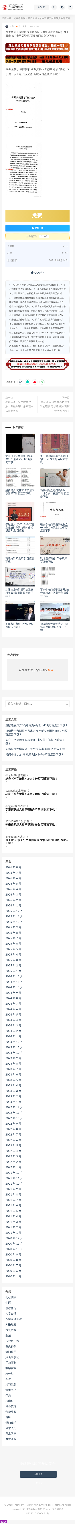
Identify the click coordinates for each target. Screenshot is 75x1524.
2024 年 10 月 (14, 987)
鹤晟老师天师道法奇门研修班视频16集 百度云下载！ (54, 627)
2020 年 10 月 (14, 1249)
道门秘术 (10, 1422)
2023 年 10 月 (14, 1053)
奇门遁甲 (32, 18)
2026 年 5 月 (13, 883)
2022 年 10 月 (14, 1118)
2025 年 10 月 (14, 922)
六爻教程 (10, 1330)
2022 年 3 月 (13, 1156)
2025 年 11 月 (14, 916)
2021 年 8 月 (13, 1194)
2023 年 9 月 (13, 1058)
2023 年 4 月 (13, 1085)
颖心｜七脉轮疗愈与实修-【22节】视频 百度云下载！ (35, 742)
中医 (8, 1302)
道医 (8, 1417)
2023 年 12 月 (14, 1042)
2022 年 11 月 (14, 1113)
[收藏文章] (20, 382)
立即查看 (38, 1474)
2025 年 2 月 (13, 965)
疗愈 (8, 1395)
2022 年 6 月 (13, 1140)
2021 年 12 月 (14, 1172)
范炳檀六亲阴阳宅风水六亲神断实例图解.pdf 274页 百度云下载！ (36, 733)
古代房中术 (12, 1341)
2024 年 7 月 (13, 1003)
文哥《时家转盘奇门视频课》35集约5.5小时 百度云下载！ (19, 459)
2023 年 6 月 (13, 1074)
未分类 (9, 1373)
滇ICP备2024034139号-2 (36, 1509)
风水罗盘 (10, 1433)
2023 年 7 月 (13, 1069)
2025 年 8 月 (13, 933)
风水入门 (10, 1428)
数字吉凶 (10, 1368)
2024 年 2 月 (13, 1031)
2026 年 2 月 (13, 900)
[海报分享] (42, 382)
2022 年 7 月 (13, 1134)
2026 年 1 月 (13, 905)
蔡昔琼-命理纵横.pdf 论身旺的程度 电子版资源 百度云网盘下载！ (55, 406)
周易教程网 (19, 18)
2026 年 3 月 (13, 894)
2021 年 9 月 (13, 1189)
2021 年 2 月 (13, 1227)
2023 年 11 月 (14, 1047)
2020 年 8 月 (13, 1260)
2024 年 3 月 (13, 1025)
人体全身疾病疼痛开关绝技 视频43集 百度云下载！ (36, 749)
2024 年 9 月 (13, 993)
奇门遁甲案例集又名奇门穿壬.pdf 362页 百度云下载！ (54, 459)
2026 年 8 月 (13, 867)
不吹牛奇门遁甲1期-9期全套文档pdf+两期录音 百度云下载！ (54, 592)
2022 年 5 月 (13, 1145)
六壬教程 (10, 1324)
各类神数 (10, 1346)
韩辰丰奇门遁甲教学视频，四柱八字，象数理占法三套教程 (19, 406)
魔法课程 (10, 1439)
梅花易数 (10, 1384)
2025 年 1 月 (13, 971)
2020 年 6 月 (13, 1271)
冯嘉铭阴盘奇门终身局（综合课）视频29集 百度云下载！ (54, 493)
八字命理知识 (13, 1319)
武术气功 (10, 1390)
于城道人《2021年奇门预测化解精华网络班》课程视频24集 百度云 (19, 527)
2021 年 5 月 (13, 1211)
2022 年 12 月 (14, 1107)
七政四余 (10, 1297)
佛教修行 (10, 1308)
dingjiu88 (11, 775)
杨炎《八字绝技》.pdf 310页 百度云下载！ (31, 778)
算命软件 (10, 1406)
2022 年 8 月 (13, 1129)
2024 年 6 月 (13, 1009)
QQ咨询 (39, 272)
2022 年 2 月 (13, 1162)
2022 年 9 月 (13, 1123)
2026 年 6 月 (13, 878)
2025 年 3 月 (13, 960)
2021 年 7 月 (13, 1200)
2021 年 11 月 (14, 1178)
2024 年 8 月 (13, 998)
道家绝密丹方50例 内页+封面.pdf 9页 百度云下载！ (36, 725)
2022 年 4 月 (13, 1151)
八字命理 (10, 1313)
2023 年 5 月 (13, 1080)
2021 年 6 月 (13, 1205)
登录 (51, 670)
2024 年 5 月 (13, 1014)
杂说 (8, 1379)
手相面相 (10, 1362)
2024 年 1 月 (13, 1036)
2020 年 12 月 (14, 1238)
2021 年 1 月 (13, 1232)
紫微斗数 (10, 1412)
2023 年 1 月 (13, 1102)
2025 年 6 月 (13, 943)
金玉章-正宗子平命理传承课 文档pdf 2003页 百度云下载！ (37, 842)
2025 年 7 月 (13, 938)
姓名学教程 (12, 1357)
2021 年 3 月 (13, 1222)
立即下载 (39, 228)
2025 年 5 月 (13, 949)
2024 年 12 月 (14, 976)
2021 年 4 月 (13, 1216)
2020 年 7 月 (13, 1265)
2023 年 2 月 (13, 1096)
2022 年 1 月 (13, 1167)
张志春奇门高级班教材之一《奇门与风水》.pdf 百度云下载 (54, 527)
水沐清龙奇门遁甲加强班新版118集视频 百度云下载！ (19, 592)
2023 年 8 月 (13, 1063)
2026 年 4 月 (13, 889)
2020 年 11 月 (14, 1243)
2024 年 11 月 (14, 982)
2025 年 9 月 (13, 927)
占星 (8, 1335)
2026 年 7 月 (13, 873)
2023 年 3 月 (13, 1091)
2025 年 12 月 (14, 911)
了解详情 (38, 1483)
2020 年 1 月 (13, 1276)
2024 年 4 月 (13, 1020)
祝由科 (9, 1401)
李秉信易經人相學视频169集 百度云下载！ (31, 809)
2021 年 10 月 (14, 1183)
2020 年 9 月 (13, 1254)
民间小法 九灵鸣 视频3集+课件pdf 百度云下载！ (34, 754)
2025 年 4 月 (13, 954)
